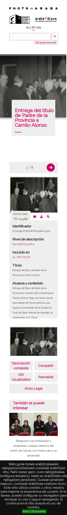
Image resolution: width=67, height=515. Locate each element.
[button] (51, 167)
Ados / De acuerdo (34, 511)
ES (33, 27)
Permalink (46, 377)
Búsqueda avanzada (45, 42)
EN (39, 27)
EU (28, 27)
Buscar (55, 36)
